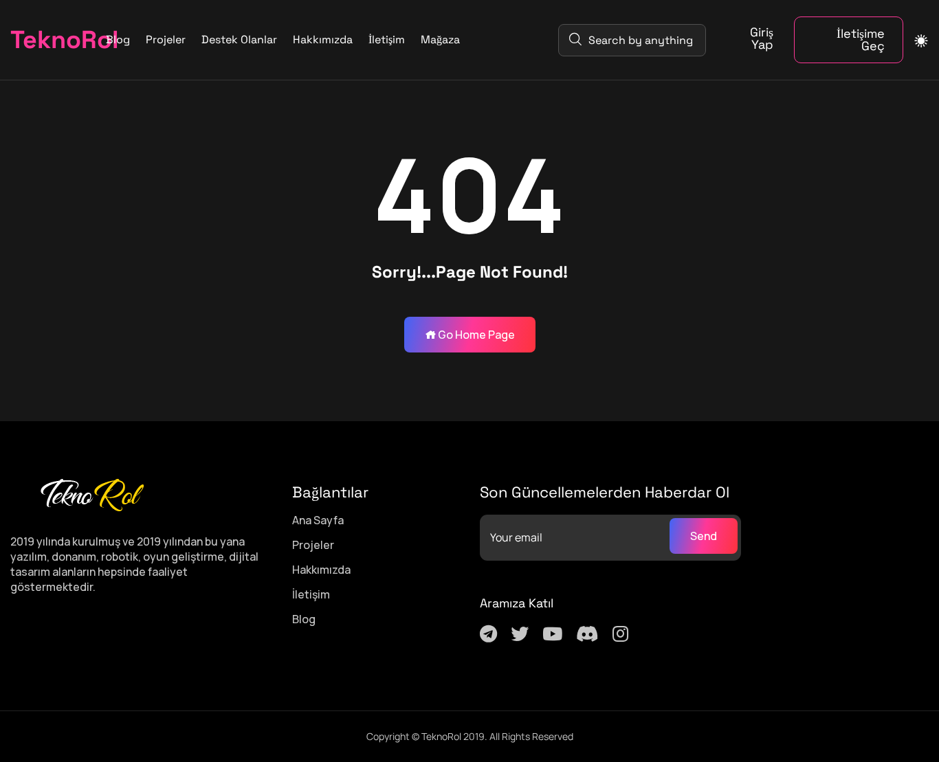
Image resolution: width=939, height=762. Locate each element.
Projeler (166, 39)
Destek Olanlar (239, 39)
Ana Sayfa (318, 520)
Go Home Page (475, 334)
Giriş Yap (761, 38)
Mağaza (440, 39)
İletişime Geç (861, 39)
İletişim (386, 39)
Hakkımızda (323, 39)
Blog (118, 39)
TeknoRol (39, 40)
